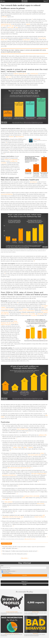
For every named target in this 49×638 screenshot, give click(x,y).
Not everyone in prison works (34, 454)
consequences (21, 136)
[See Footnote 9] (4, 153)
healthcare (16, 73)
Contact (34, 539)
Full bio (31, 539)
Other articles (27, 539)
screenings (12, 161)
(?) (15, 571)
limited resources (24, 313)
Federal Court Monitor (39, 517)
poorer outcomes (40, 503)
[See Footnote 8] (9, 150)
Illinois (25, 447)
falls (23, 73)
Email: (2, 565)
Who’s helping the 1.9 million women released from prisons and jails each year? (20, 551)
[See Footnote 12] (17, 302)
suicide (23, 497)
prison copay (10, 27)
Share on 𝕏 (24, 581)
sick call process (33, 182)
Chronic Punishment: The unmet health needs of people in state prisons (9, 323)
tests (16, 161)
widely (5, 502)
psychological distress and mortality (31, 496)
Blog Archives (24, 558)
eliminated (30, 447)
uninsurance (25, 309)
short (26, 73)
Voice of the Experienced (22, 429)
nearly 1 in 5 (8, 77)
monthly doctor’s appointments (11, 159)
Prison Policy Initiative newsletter (9, 571)
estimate (42, 453)
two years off (34, 315)
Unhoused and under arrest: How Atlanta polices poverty (15, 553)
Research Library (6, 572)
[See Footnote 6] (6, 142)
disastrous (11, 136)
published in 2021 (43, 435)
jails (8, 499)
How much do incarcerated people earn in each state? (19, 467)
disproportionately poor (6, 24)
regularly (20, 73)
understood (10, 502)
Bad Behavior (35, 633)
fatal (17, 136)
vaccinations (3, 162)
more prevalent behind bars (7, 194)
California (15, 447)
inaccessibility (32, 313)
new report (12, 25)
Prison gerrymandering (7, 573)
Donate (24, 584)
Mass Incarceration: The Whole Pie (12, 633)
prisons (3, 499)
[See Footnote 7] (23, 148)
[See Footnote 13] (9, 357)
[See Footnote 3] (40, 59)
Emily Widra (4, 16)
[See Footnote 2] (8, 39)
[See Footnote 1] (32, 19)
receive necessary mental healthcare (27, 310)
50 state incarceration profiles (12, 611)
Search (46, 1)
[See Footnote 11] (5, 273)
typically (28, 24)
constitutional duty (34, 73)
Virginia (19, 447)
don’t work (3, 25)
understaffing (40, 313)
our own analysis (26, 39)
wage (16, 27)
